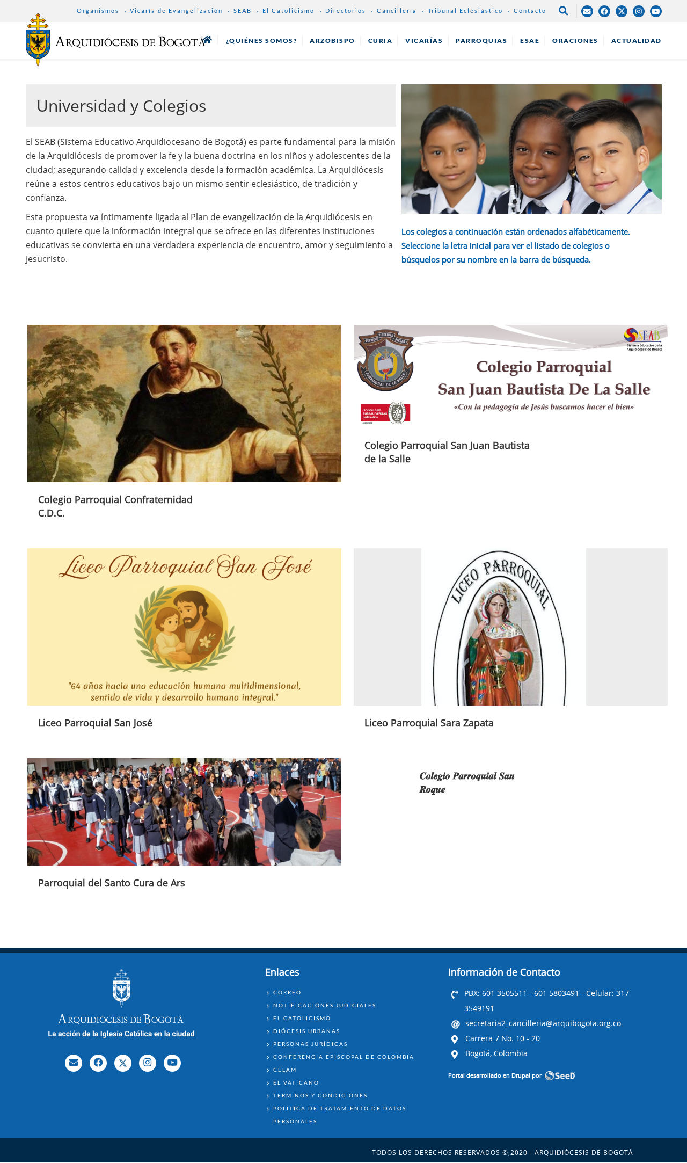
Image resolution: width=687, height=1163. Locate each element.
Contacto (530, 10)
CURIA (380, 41)
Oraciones (575, 41)
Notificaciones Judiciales (324, 1005)
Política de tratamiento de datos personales (339, 1114)
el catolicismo (302, 1018)
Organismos (98, 10)
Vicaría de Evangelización (176, 10)
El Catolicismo (288, 10)
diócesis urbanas (306, 1031)
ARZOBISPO (332, 41)
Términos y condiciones (320, 1095)
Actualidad (636, 41)
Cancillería (397, 10)
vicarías (424, 41)
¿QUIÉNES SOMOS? (261, 41)
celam (285, 1069)
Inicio (207, 39)
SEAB (242, 10)
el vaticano (296, 1082)
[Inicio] (116, 40)
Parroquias (481, 41)
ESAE (529, 41)
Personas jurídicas (310, 1044)
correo (287, 992)
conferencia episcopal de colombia (343, 1056)
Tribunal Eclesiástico (465, 10)
